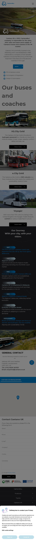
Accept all (26, 537)
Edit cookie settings (7, 530)
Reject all (9, 537)
